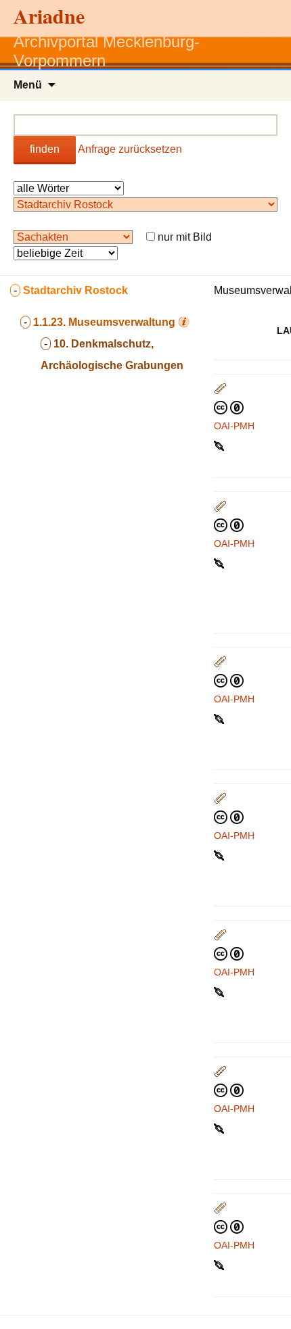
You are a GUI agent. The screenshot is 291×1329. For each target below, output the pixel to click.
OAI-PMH (234, 425)
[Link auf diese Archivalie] (220, 444)
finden (45, 149)
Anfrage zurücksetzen (130, 149)
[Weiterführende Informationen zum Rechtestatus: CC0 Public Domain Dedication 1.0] (229, 407)
